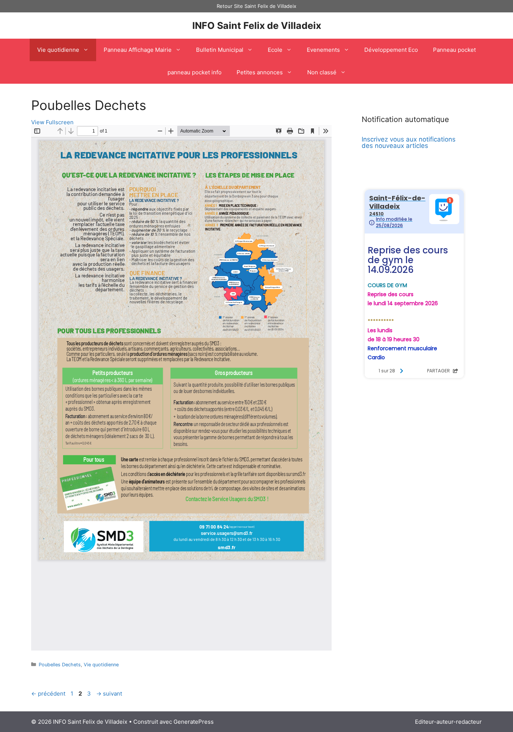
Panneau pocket (454, 49)
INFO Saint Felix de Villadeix (256, 25)
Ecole (275, 49)
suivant (109, 693)
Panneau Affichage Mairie (138, 49)
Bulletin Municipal (219, 49)
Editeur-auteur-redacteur (448, 721)
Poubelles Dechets (60, 664)
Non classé (321, 72)
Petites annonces (260, 72)
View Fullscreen (52, 122)
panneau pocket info (194, 72)
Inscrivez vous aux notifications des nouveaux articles (409, 142)
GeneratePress (194, 721)
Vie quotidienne (58, 49)
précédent (48, 693)
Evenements (323, 49)
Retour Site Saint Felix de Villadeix (256, 6)
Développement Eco (391, 49)
